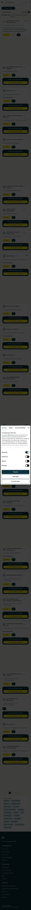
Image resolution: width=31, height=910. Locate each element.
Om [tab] (29, 427)
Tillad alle (15, 472)
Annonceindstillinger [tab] (20, 427)
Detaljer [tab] (11, 427)
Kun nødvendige (15, 481)
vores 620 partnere (10, 435)
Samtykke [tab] (4, 427)
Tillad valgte (15, 476)
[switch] (27, 457)
